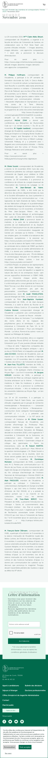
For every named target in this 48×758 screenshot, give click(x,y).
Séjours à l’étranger (10, 690)
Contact (5, 700)
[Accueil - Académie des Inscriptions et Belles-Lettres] (13, 668)
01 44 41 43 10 (8, 679)
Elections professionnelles (35, 690)
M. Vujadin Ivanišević (22, 128)
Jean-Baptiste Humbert (33, 299)
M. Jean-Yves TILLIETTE (15, 364)
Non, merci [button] (8, 753)
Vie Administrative (32, 695)
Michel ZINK (21, 120)
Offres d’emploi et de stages (13, 695)
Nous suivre (7, 716)
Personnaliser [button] (9, 747)
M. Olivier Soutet (11, 166)
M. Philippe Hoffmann (15, 75)
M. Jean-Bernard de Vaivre (29, 188)
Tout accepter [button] (25, 747)
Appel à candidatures (10, 685)
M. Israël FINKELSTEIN (33, 294)
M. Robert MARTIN (34, 446)
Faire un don (10, 710)
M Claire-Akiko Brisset (33, 37)
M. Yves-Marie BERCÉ (26, 499)
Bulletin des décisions (33, 685)
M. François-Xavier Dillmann (16, 531)
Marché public (8, 705)
